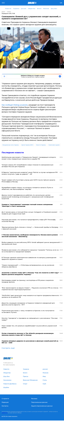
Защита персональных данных (42, 406)
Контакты (5, 406)
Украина (9, 11)
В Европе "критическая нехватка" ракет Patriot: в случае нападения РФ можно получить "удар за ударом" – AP (30, 173)
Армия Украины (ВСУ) (27, 145)
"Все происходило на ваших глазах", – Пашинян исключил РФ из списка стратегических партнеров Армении (30, 288)
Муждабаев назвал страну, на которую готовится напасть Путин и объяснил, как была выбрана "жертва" (27, 188)
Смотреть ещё (8, 348)
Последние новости (13, 152)
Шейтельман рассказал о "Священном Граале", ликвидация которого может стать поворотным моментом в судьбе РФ (29, 158)
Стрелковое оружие (54, 145)
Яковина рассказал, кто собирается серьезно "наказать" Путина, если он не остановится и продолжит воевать (30, 251)
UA (61, 3)
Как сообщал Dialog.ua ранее (15, 105)
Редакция (5, 402)
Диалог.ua (4, 412)
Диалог (3, 11)
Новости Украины (41, 145)
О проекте (5, 398)
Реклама (34, 398)
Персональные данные (39, 402)
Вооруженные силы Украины (11, 145)
